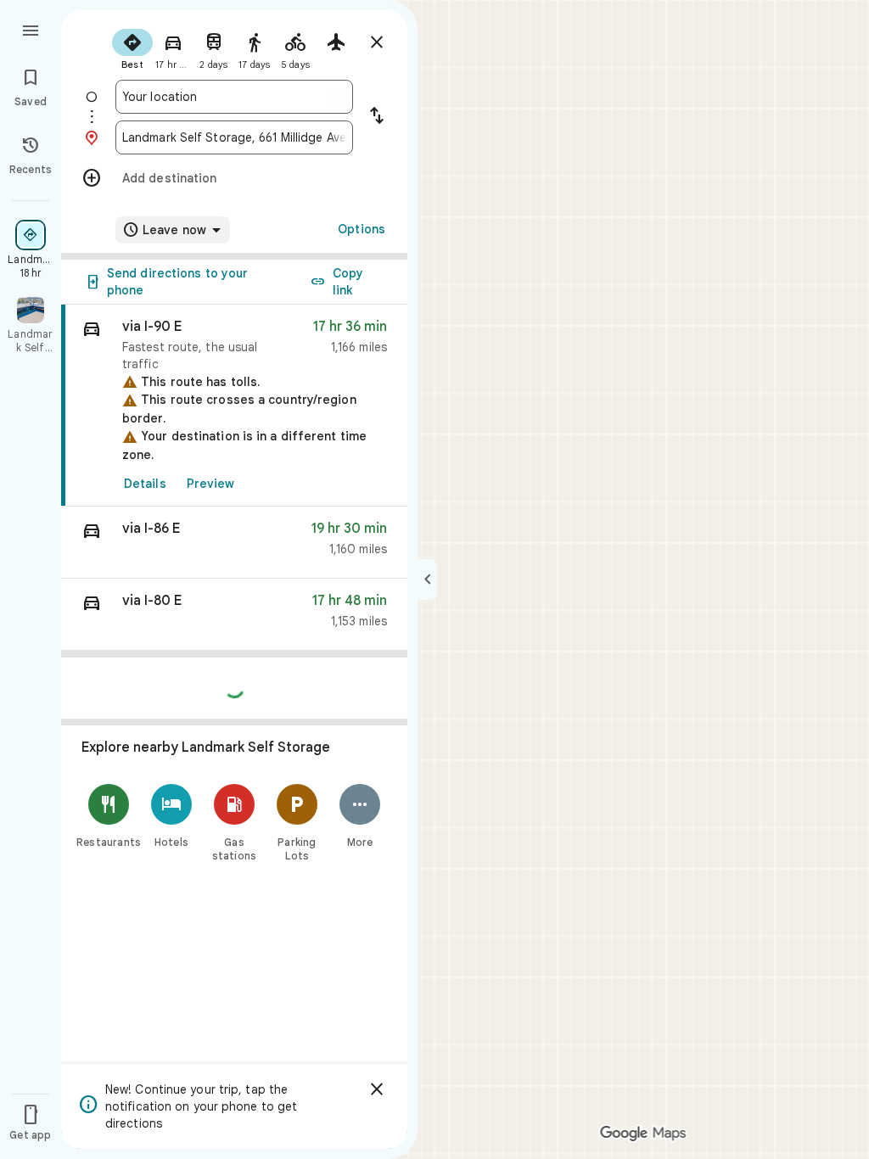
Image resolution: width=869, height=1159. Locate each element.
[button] (234, 543)
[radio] (132, 47)
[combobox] (234, 97)
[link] (234, 406)
